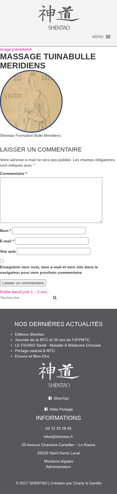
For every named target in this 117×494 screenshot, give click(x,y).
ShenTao (61, 398)
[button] (97, 36)
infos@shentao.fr (58, 436)
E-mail (7, 241)
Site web (8, 251)
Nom (5, 230)
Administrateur (58, 466)
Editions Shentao (29, 334)
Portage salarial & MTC (35, 350)
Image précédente (16, 49)
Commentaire (13, 173)
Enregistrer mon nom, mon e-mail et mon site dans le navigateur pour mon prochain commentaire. (49, 270)
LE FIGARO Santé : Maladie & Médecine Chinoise (58, 345)
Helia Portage (61, 409)
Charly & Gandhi (87, 483)
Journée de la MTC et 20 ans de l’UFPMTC (52, 340)
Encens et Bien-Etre (32, 356)
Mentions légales (58, 461)
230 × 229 (52, 143)
